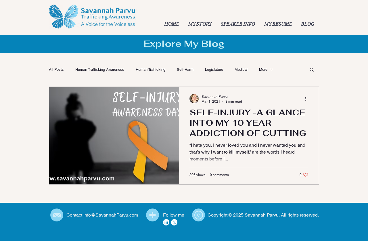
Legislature (214, 69)
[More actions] (307, 98)
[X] (174, 222)
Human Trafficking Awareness (99, 69)
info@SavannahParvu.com (110, 215)
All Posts (56, 69)
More (263, 69)
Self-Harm (185, 69)
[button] (312, 70)
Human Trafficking (150, 69)
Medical (241, 69)
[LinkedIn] (166, 222)
